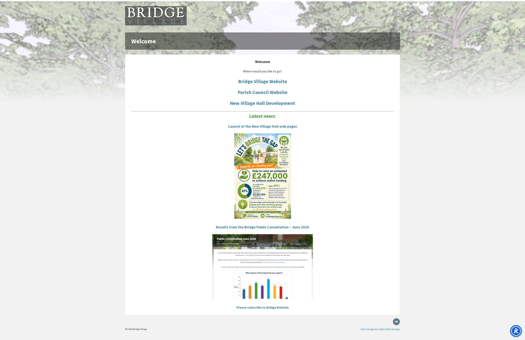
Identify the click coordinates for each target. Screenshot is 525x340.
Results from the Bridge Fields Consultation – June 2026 (262, 227)
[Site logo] (156, 24)
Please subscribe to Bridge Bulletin (262, 307)
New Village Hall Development (262, 103)
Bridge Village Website (262, 81)
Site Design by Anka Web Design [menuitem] (380, 329)
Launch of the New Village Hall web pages (262, 126)
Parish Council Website (262, 92)
